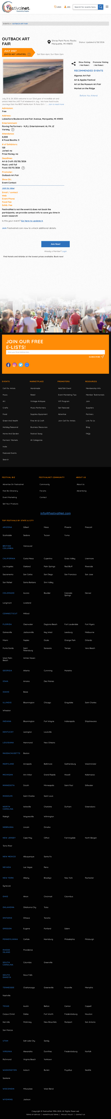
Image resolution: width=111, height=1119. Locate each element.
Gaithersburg (70, 764)
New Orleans (49, 742)
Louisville (48, 732)
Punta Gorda (8, 648)
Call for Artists (9, 388)
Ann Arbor (27, 774)
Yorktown (48, 1059)
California (9, 558)
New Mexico (9, 856)
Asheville (27, 806)
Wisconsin (8, 1089)
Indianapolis (69, 721)
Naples (26, 640)
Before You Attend (89, 95)
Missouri (8, 796)
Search (6, 459)
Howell (67, 774)
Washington (10, 1070)
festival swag (36, 434)
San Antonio (90, 1022)
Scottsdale (7, 535)
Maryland (8, 764)
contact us (80, 1114)
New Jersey (9, 838)
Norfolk (88, 1051)
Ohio (5, 896)
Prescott (88, 527)
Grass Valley (69, 558)
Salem (67, 928)
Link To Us (90, 421)
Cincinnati (48, 896)
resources (91, 381)
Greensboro (90, 806)
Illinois (7, 702)
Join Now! (55, 244)
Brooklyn (47, 878)
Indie (5, 446)
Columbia (27, 962)
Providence (28, 950)
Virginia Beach (29, 1059)
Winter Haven (29, 658)
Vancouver (27, 546)
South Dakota (7, 976)
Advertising (81, 491)
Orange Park (69, 640)
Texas (6, 1006)
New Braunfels (50, 1022)
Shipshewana (91, 721)
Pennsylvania (10, 939)
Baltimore (48, 764)
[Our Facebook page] (8, 365)
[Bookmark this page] (27, 365)
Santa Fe (48, 856)
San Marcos (8, 1030)
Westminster (90, 764)
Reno (46, 867)
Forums (43, 491)
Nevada (7, 867)
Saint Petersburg (28, 649)
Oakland (26, 566)
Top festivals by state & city (18, 520)
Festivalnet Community (52, 477)
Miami (5, 640)
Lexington (27, 732)
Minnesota (9, 785)
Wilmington (49, 816)
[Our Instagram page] (14, 365)
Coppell (88, 1006)
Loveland (27, 603)
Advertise (62, 414)
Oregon (7, 928)
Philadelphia (69, 939)
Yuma (66, 535)
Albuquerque (28, 856)
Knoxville (68, 987)
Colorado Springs (68, 594)
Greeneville (48, 987)
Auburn (26, 1070)
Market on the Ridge (84, 88)
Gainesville (7, 632)
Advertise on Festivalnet (13, 484)
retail (32, 395)
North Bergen (91, 838)
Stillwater (89, 785)
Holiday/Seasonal (10, 427)
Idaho (6, 692)
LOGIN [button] (58, 7)
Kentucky (8, 732)
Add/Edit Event (64, 388)
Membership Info (93, 388)
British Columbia (8, 547)
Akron (25, 896)
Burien (46, 1070)
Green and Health (10, 421)
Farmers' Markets (10, 440)
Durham (67, 806)
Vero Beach (90, 648)
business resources (38, 427)
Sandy (46, 1041)
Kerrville (6, 1022)
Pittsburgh (89, 939)
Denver (88, 593)
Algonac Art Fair (82, 75)
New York (8, 878)
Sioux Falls (27, 975)
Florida (7, 624)
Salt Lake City (29, 1041)
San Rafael (7, 582)
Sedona (26, 535)
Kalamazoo (90, 774)
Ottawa (26, 918)
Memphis (89, 987)
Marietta (68, 670)
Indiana (7, 721)
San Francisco (70, 574)
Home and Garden (11, 434)
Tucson (47, 535)
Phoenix (67, 527)
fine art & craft (37, 421)
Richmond (7, 1059)
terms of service (33, 1114)
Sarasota (48, 648)
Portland (47, 928)
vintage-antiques (37, 401)
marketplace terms (50, 1114)
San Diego (48, 574)
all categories (36, 440)
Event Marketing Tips (67, 395)
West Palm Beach (7, 659)
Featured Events (10, 453)
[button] (28, 54)
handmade (35, 388)
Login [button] (64, 251)
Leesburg (68, 632)
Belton (46, 1006)
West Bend (48, 1089)
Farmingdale (69, 838)
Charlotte (48, 806)
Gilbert (26, 527)
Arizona (7, 527)
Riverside (89, 566)
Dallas (26, 1014)
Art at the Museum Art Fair (87, 84)
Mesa (46, 527)
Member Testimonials (95, 395)
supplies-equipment (38, 414)
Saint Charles (90, 702)
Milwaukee (27, 1089)
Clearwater (28, 624)
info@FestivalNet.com (55, 513)
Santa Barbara (29, 582)
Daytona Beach (50, 624)
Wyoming (8, 1099)
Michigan (8, 774)
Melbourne (89, 632)
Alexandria (27, 1051)
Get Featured (63, 408)
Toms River (7, 846)
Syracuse (7, 886)
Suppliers (90, 408)
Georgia (7, 670)
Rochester (89, 878)
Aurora (26, 593)
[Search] (100, 7)
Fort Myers (89, 624)
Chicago (47, 702)
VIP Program (63, 401)
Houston (88, 1014)
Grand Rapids (50, 774)
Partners (89, 414)
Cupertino (48, 558)
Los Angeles (8, 566)
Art (4, 401)
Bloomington (28, 702)
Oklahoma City (29, 907)
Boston (26, 753)
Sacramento (8, 574)
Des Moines (49, 681)
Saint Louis (48, 796)
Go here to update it (32, 220)
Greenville (48, 962)
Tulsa (46, 907)
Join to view (8, 188)
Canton (67, 1006)
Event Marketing (10, 497)
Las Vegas (27, 867)
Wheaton (7, 710)
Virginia (7, 1051)
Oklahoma (8, 907)
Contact (43, 497)
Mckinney (27, 1022)
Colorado (8, 593)
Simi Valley (48, 582)
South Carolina (8, 963)
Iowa (5, 681)
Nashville (6, 995)
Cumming (48, 670)
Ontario (7, 918)
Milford (26, 613)
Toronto (47, 918)
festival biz (8, 477)
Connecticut (10, 613)
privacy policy (67, 1114)
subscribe (95, 357)
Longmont (7, 603)
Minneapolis (49, 785)
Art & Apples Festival (84, 79)
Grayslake (68, 702)
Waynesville (28, 816)
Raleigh (6, 816)
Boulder (47, 593)
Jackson (26, 1099)
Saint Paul (68, 785)
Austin (26, 1006)
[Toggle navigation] (107, 6)
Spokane (6, 1078)
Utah (5, 1041)
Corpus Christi (9, 1014)
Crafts (5, 408)
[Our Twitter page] (21, 365)
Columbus (68, 896)
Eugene (26, 928)
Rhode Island (6, 951)
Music (5, 395)
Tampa (67, 648)
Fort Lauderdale (71, 624)
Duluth (26, 785)
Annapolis (27, 764)
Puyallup (68, 1070)
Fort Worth (48, 1014)
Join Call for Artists (66, 421)
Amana (26, 681)
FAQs (88, 434)
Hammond (27, 742)
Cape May (27, 838)
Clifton (46, 838)
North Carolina (8, 807)
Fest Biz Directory (10, 491)
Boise (25, 692)
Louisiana (8, 742)
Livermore (89, 558)
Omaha (47, 827)
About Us (81, 477)
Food (5, 414)
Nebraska (8, 827)
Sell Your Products (10, 504)
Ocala (46, 640)
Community (45, 484)
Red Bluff (68, 566)
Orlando (88, 640)
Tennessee (8, 987)
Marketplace (37, 381)
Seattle (88, 1070)
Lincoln (26, 827)
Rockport (68, 1022)
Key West (48, 632)
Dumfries (48, 1051)
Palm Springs (49, 566)
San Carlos (27, 574)
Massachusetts (10, 753)
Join (4, 228)
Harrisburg (48, 939)
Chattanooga (29, 987)
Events (6, 381)
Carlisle (26, 939)
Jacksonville (28, 632)
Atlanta (26, 670)
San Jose (89, 574)
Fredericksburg (70, 1014)
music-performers (38, 408)
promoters (64, 381)
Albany (26, 878)
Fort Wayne (49, 721)
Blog (88, 427)
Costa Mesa (28, 558)
